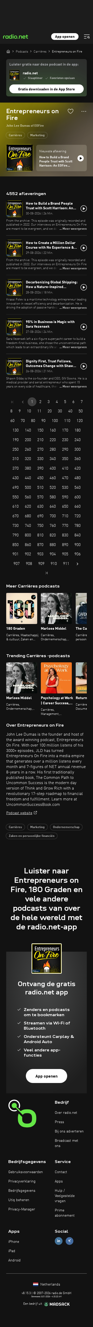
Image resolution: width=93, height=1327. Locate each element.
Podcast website (19, 813)
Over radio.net (66, 1113)
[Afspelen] (81, 158)
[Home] (8, 51)
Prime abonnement (65, 1213)
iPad (11, 1251)
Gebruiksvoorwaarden (25, 1172)
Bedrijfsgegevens (21, 1191)
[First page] (12, 402)
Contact (61, 1172)
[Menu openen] (87, 36)
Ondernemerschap (66, 827)
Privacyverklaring (22, 1181)
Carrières (15, 135)
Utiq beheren (18, 1200)
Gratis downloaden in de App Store (46, 89)
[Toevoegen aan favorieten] (70, 111)
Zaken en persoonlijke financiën (32, 836)
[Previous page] (23, 402)
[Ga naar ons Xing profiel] (69, 1241)
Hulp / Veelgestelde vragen (65, 1196)
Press (59, 1122)
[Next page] (77, 564)
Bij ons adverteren (69, 1131)
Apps (59, 1181)
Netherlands (49, 1284)
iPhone (13, 1242)
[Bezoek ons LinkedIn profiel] (59, 1241)
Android (14, 1260)
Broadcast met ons (66, 1143)
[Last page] (46, 573)
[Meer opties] (84, 111)
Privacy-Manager (21, 1209)
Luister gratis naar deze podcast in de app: (44, 64)
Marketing (37, 135)
